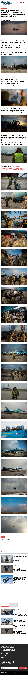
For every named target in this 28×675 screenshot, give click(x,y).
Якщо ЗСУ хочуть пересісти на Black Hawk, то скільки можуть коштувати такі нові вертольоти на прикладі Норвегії (19, 623)
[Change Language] (21, 2)
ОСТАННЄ (5, 605)
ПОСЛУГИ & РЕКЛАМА (5, 653)
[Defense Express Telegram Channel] (13, 662)
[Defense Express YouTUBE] (6, 662)
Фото (6, 7)
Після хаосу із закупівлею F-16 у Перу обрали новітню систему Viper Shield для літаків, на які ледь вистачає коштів (19, 580)
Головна (2, 7)
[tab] (5, 605)
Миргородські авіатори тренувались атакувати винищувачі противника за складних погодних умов (13, 169)
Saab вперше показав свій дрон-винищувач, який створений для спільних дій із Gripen (20, 558)
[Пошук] (23, 2)
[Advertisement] (14, 593)
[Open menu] (26, 2)
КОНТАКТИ (3, 657)
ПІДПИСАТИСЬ (23, 668)
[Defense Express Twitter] (10, 662)
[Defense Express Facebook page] (3, 662)
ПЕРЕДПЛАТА (3, 655)
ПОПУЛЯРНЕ (13, 605)
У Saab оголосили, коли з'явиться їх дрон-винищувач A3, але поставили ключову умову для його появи (19, 569)
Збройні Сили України (6, 539)
